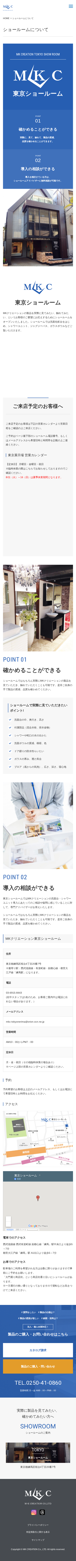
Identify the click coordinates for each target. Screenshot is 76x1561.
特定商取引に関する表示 (38, 1532)
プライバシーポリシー (38, 1525)
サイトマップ (38, 1540)
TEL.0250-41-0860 (38, 1382)
